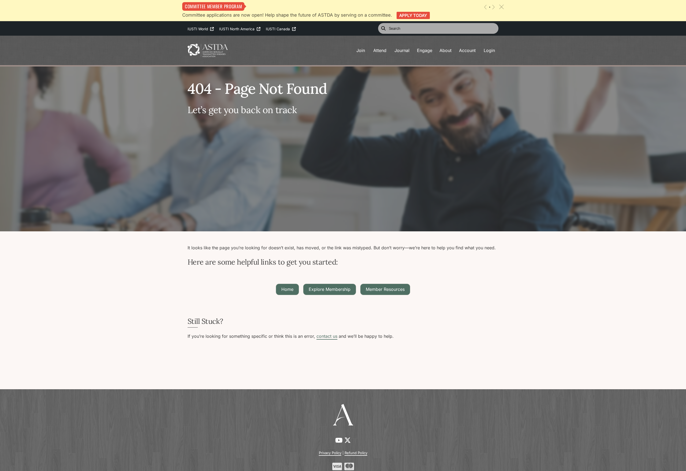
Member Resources (385, 289)
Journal (401, 50)
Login (489, 50)
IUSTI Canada (279, 29)
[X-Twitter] (347, 440)
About (445, 50)
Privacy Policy (330, 453)
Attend (379, 50)
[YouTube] (339, 440)
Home (287, 289)
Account (467, 50)
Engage (424, 50)
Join (360, 50)
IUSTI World (199, 29)
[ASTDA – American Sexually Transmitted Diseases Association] (208, 49)
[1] (489, 7)
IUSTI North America (238, 29)
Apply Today (413, 15)
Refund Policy (356, 453)
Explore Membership (330, 289)
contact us (326, 336)
